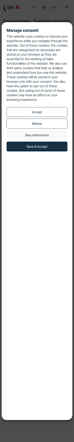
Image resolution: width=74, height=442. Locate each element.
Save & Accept (37, 146)
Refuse (37, 123)
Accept (37, 112)
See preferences (37, 135)
